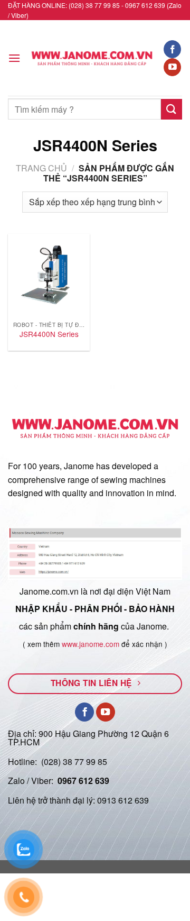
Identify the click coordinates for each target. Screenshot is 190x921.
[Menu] (14, 58)
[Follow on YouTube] (172, 67)
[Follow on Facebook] (172, 49)
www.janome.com (90, 644)
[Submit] (171, 109)
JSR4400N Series (49, 334)
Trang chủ (41, 168)
